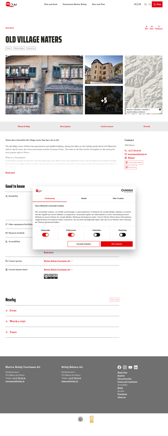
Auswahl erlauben (83, 244)
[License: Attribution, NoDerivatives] (51, 278)
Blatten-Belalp (9, 28)
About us (121, 397)
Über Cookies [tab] (118, 198)
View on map (114, 300)
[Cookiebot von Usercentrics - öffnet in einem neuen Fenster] (123, 191)
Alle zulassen (116, 244)
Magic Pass (122, 372)
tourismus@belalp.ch (14, 381)
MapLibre (130, 110)
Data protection (124, 378)
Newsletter (122, 394)
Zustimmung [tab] (50, 198)
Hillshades (137, 110)
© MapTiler (145, 110)
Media (120, 388)
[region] (144, 84)
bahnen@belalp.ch (69, 381)
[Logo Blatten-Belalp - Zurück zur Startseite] (11, 4)
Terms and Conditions (127, 381)
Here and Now (98, 4)
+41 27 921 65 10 (74, 378)
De (135, 4)
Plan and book (50, 4)
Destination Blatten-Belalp (75, 4)
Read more (10, 172)
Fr (140, 4)
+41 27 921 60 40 (18, 378)
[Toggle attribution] (160, 109)
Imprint (121, 375)
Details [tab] (84, 198)
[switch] (71, 235)
